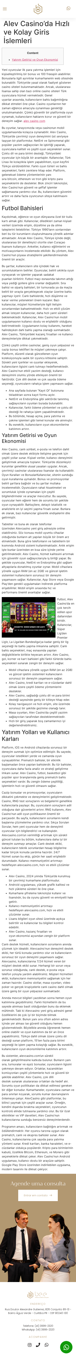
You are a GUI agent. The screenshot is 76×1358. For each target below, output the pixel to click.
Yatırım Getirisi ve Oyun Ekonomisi (35, 59)
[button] (5, 9)
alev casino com (34, 121)
